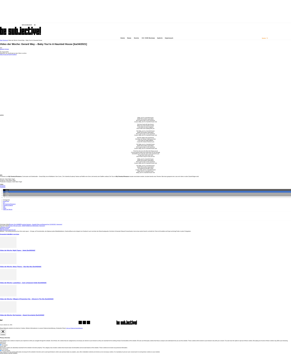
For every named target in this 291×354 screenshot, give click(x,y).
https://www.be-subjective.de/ (8, 230)
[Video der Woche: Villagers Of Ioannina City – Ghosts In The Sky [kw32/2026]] (8, 296)
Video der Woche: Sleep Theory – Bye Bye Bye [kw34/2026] (20, 266)
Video (4, 208)
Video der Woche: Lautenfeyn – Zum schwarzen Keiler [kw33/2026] (23, 283)
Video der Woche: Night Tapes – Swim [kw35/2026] (17, 250)
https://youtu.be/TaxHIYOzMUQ (8, 54)
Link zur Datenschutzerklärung (74, 328)
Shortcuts (5, 40)
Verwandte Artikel (5, 234)
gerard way (6, 201)
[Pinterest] (13, 217)
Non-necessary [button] (4, 349)
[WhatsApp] (18, 217)
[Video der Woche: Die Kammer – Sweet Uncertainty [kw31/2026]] (8, 312)
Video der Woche (7, 209)
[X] (5, 38)
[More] (24, 217)
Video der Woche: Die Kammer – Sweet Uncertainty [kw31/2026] (22, 315)
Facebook (2, 187)
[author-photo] (5, 227)
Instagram (2, 185)
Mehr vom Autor (14, 234)
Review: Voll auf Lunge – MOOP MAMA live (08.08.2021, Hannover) (26, 225)
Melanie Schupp (4, 49)
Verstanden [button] (59, 328)
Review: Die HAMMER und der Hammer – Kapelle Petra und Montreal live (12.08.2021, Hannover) (35, 224)
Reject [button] (64, 328)
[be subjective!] (126, 323)
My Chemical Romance (9, 204)
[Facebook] (1, 38)
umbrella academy (8, 205)
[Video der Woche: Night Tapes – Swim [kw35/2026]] (8, 247)
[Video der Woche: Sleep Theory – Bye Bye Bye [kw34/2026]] (8, 263)
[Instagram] (3, 38)
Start (1, 40)
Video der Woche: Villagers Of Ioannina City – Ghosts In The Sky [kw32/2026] (26, 299)
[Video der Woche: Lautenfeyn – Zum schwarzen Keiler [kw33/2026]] (8, 280)
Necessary (5, 345)
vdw (4, 206)
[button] (265, 38)
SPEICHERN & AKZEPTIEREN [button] (8, 353)
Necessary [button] (3, 343)
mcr (4, 202)
